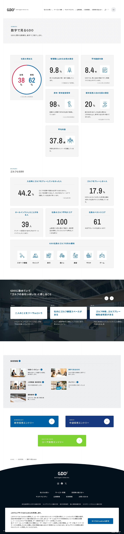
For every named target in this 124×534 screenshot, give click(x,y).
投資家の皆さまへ (97, 9)
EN (108, 9)
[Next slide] (112, 298)
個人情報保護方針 (75, 504)
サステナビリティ (69, 9)
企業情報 (79, 9)
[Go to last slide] (106, 298)
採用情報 (87, 9)
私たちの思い (47, 9)
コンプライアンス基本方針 (50, 504)
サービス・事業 (58, 9)
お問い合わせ (83, 497)
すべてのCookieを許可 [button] (100, 521)
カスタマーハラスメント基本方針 (92, 504)
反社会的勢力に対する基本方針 (31, 504)
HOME (12, 459)
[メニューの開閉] (113, 9)
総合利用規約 (64, 504)
